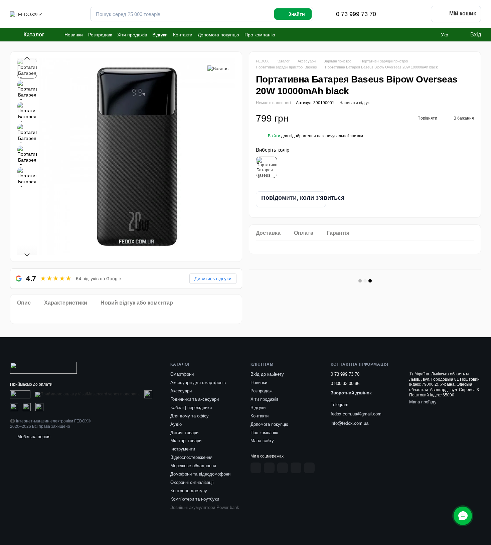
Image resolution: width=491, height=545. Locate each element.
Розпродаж (100, 34)
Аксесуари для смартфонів (198, 382)
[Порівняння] (401, 14)
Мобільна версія (33, 436)
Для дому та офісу (189, 415)
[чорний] (266, 167)
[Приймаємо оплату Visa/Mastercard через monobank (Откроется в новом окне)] (87, 394)
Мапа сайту (262, 440)
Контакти (182, 34)
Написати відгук (354, 103)
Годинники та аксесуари (194, 399)
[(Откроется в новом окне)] (20, 394)
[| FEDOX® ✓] (43, 367)
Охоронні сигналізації (192, 482)
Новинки (73, 34)
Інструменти (182, 448)
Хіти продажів (132, 34)
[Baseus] (218, 68)
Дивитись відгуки (212, 278)
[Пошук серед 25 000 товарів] (293, 14)
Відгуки (160, 34)
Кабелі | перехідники (191, 407)
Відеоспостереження (191, 457)
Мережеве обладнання (193, 465)
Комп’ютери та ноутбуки (194, 499)
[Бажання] (419, 14)
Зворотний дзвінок (351, 392)
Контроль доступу (188, 490)
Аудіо (176, 424)
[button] (274, 135)
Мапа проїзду (423, 401)
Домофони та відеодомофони (200, 474)
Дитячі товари (184, 432)
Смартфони (182, 374)
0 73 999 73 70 (356, 14)
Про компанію (259, 34)
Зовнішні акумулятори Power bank (204, 507)
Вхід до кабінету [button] (267, 374)
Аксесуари (181, 390)
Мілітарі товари (185, 440)
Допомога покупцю (218, 34)
